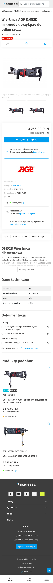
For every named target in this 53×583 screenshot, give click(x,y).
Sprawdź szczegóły (27, 214)
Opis (6, 236)
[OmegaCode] (26, 571)
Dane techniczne (20, 236)
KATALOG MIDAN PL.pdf (14, 333)
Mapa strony (26, 563)
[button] (46, 579)
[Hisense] (34, 494)
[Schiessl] (9, 4)
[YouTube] (18, 494)
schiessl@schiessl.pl (30, 540)
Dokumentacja (38, 236)
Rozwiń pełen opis (26, 269)
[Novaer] (42, 494)
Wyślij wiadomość (17, 224)
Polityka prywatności (26, 567)
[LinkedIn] (26, 494)
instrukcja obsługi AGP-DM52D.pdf (19, 343)
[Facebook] (10, 494)
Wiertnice (17, 185)
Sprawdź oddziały (26, 547)
